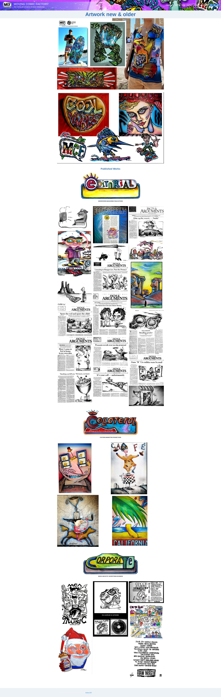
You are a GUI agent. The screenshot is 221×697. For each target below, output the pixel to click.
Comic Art (170, 5)
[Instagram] (211, 5)
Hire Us (177, 5)
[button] (74, 217)
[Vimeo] (214, 5)
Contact (189, 5)
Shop (183, 5)
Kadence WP (88, 692)
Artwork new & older (201, 5)
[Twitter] (217, 5)
